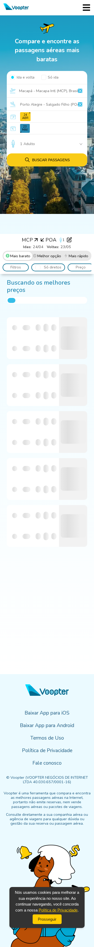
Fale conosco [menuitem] (47, 763)
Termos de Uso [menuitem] (47, 738)
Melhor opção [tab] (49, 256)
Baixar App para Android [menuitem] (47, 725)
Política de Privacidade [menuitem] (47, 750)
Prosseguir (47, 919)
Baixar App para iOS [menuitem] (47, 713)
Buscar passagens (51, 160)
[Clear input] (80, 91)
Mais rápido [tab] (78, 256)
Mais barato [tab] (20, 256)
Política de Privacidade (58, 910)
